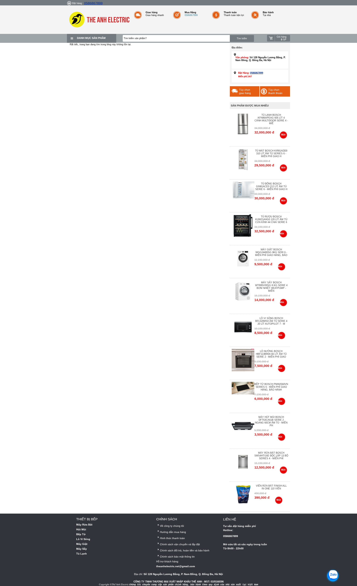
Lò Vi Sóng (83, 539)
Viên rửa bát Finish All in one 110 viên (271, 487)
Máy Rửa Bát (84, 524)
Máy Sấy (81, 548)
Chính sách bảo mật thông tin (177, 556)
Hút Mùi (81, 529)
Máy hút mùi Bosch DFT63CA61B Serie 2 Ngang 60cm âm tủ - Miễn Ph (271, 421)
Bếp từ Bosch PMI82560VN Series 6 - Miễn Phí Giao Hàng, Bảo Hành (271, 387)
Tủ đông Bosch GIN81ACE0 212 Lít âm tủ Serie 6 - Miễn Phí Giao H (271, 186)
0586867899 (93, 3)
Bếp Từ (81, 534)
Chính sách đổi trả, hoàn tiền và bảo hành (184, 550)
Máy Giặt (81, 543)
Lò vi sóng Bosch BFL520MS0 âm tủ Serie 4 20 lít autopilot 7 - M (271, 321)
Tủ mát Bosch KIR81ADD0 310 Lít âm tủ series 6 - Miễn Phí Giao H (271, 153)
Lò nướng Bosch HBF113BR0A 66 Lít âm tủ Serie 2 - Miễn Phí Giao (271, 354)
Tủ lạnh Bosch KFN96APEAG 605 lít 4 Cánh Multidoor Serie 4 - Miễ (271, 119)
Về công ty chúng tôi (172, 525)
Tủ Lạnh (81, 553)
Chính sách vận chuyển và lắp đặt (180, 544)
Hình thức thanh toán (172, 538)
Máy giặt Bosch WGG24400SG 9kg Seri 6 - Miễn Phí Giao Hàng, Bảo (271, 252)
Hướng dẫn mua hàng (173, 532)
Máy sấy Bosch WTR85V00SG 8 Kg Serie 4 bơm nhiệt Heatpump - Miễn (271, 286)
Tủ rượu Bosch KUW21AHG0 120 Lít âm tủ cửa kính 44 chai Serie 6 (271, 219)
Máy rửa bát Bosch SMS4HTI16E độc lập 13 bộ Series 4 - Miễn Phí (271, 455)
